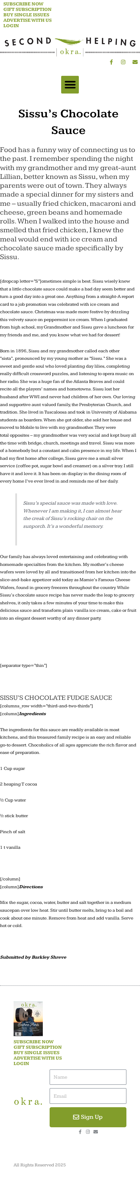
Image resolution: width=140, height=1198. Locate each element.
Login (11, 26)
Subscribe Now (23, 4)
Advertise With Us (27, 20)
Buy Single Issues (26, 15)
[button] (70, 85)
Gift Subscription (27, 9)
